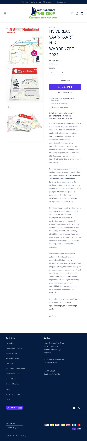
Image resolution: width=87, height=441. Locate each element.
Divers (8, 389)
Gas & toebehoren (12, 358)
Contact (8, 399)
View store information (59, 107)
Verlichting (10, 343)
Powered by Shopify (22, 436)
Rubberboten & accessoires (16, 369)
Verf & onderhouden (13, 374)
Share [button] (54, 316)
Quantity (52, 68)
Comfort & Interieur (13, 379)
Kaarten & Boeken (12, 384)
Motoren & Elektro (12, 353)
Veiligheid (9, 364)
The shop (13, 436)
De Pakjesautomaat (13, 394)
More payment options (65, 92)
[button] (4, 13)
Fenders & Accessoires (14, 348)
